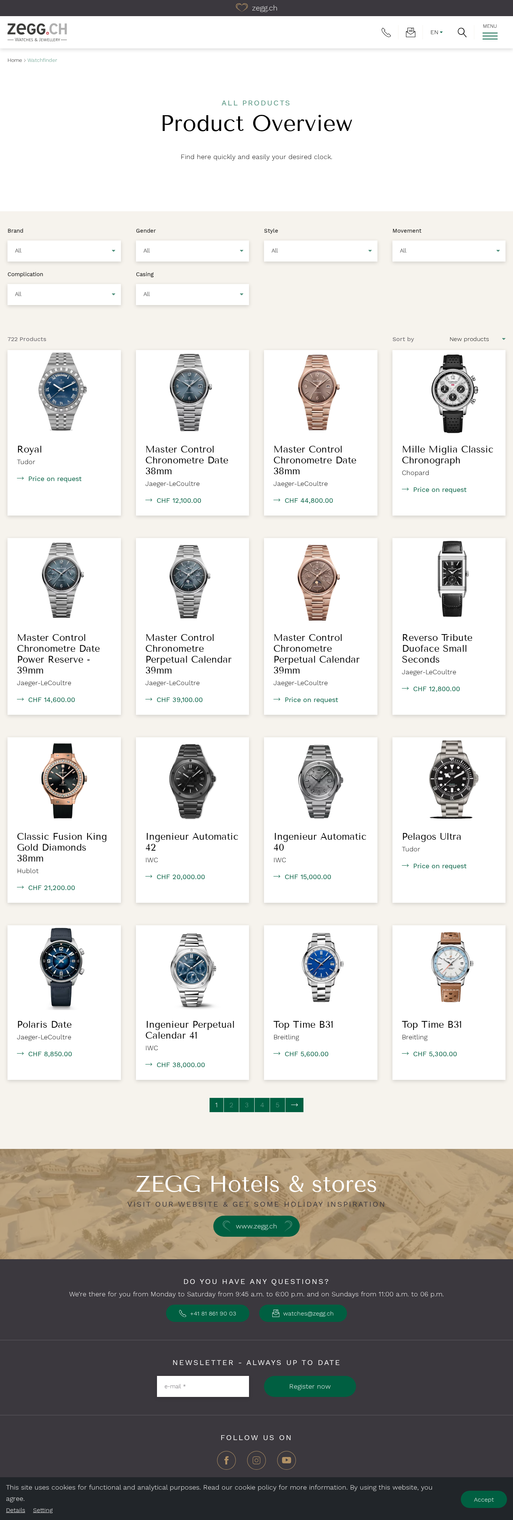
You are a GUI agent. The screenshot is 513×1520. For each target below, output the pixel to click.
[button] (462, 32)
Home (15, 60)
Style (271, 230)
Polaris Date (44, 1024)
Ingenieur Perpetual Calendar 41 (190, 1030)
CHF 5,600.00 (307, 1054)
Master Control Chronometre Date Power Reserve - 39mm (58, 654)
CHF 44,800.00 (309, 500)
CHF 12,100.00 (179, 500)
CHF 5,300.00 (435, 1054)
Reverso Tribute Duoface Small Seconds (437, 648)
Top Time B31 (303, 1024)
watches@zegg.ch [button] (307, 1313)
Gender (146, 230)
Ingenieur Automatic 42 (191, 842)
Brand (15, 230)
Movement (406, 230)
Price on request (55, 479)
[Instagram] (256, 1463)
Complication (25, 274)
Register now (310, 1386)
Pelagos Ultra (432, 836)
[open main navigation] (489, 36)
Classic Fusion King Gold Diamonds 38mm (62, 847)
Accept (484, 1499)
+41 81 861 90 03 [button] (212, 1313)
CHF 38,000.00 (181, 1065)
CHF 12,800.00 (436, 689)
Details (15, 1510)
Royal (29, 449)
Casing (145, 274)
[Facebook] (226, 1463)
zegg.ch (264, 7)
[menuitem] (386, 32)
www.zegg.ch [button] (256, 1226)
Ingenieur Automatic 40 (320, 842)
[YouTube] (286, 1463)
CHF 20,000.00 (181, 877)
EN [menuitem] (434, 32)
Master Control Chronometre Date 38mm (186, 460)
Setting (43, 1510)
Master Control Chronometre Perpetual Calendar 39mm (188, 654)
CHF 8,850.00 (50, 1054)
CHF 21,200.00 (51, 888)
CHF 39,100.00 (180, 700)
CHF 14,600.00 (51, 700)
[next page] (294, 1105)
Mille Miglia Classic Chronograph (447, 455)
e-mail (175, 1386)
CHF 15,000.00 (308, 877)
